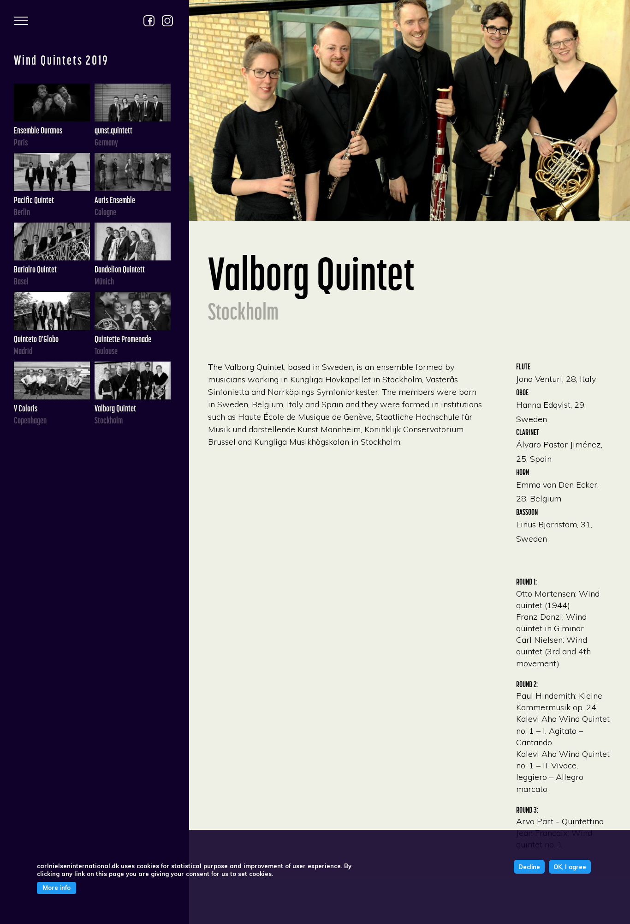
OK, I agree (569, 866)
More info (57, 888)
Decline (529, 866)
